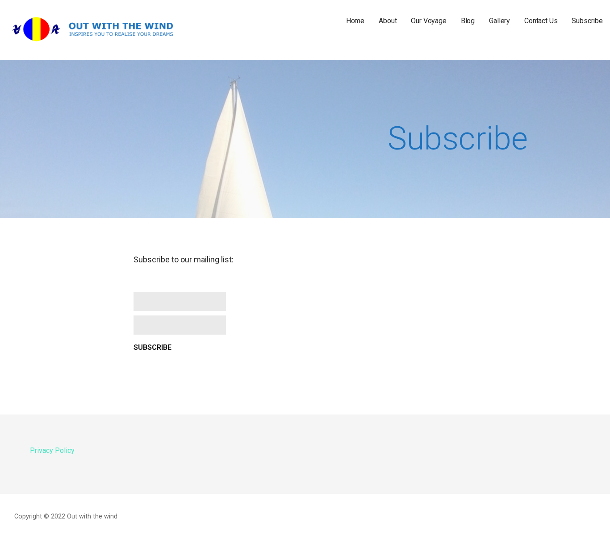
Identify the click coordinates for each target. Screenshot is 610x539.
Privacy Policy (52, 450)
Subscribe (587, 21)
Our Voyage (428, 21)
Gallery (499, 21)
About (388, 21)
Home (355, 21)
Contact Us (540, 21)
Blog (468, 21)
